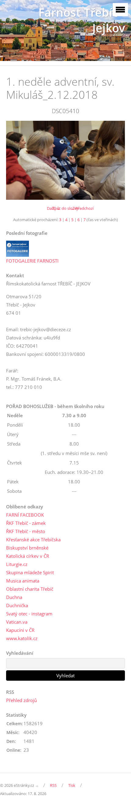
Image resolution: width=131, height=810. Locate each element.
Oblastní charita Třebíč (29, 589)
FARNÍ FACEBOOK (25, 515)
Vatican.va (16, 622)
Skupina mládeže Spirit (30, 572)
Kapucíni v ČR (20, 630)
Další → (53, 208)
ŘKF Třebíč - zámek (26, 523)
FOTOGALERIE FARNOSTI (32, 261)
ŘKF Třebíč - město (25, 531)
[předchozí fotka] (16, 160)
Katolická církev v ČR (27, 556)
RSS (53, 785)
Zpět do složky (65, 208)
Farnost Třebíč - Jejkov (81, 20)
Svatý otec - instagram (29, 614)
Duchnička (17, 605)
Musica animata (22, 581)
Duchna (14, 597)
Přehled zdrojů (21, 700)
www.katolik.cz (21, 638)
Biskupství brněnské (27, 548)
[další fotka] (115, 160)
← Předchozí (82, 208)
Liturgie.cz (16, 564)
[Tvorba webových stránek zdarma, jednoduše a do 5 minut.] (37, 785)
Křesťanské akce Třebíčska (33, 539)
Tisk (71, 785)
